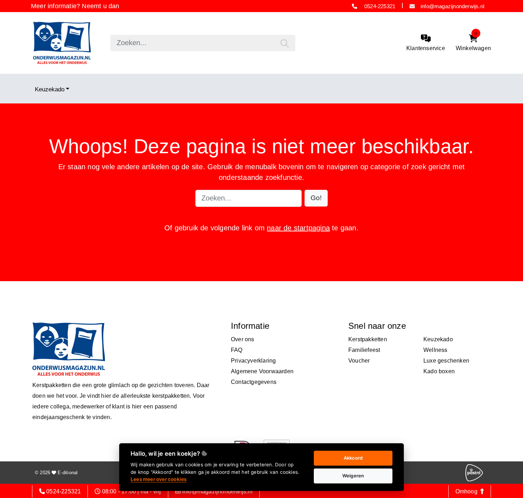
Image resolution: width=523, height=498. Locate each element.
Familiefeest (364, 350)
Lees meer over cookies (158, 479)
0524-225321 (379, 6)
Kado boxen (439, 371)
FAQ (237, 350)
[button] (316, 198)
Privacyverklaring (253, 361)
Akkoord (353, 458)
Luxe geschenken (446, 361)
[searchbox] (202, 43)
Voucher (359, 361)
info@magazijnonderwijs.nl (452, 6)
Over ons (242, 339)
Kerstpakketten (367, 339)
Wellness (435, 350)
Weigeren (353, 475)
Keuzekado (49, 89)
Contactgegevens (253, 382)
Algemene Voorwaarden (262, 371)
